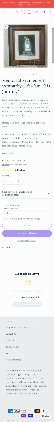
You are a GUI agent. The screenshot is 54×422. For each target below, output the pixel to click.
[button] (3, 12)
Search (9, 321)
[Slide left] (21, 74)
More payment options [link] (27, 240)
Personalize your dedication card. (11, 207)
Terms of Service (13, 360)
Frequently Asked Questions (19, 327)
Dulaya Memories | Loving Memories (23, 421)
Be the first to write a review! (27, 304)
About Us (10, 340)
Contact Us (11, 334)
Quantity (6, 176)
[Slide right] (33, 74)
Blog (8, 353)
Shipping (5, 164)
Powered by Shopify (41, 421)
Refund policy (12, 347)
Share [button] (8, 247)
